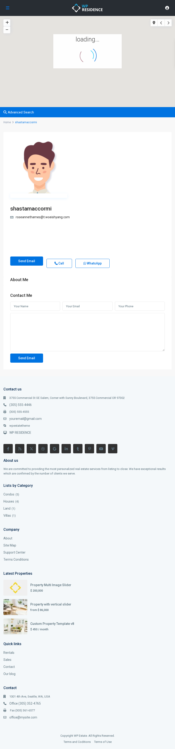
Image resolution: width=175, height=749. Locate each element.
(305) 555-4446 (20, 405)
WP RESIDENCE (20, 432)
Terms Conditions (16, 559)
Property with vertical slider (50, 604)
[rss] (19, 448)
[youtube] (101, 448)
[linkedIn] (66, 448)
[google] (54, 448)
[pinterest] (89, 448)
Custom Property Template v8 (52, 624)
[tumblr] (77, 448)
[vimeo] (112, 448)
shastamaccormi (30, 208)
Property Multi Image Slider (50, 585)
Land (6, 508)
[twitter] (31, 448)
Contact (9, 667)
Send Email (26, 261)
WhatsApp (94, 263)
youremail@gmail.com (25, 419)
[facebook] (8, 448)
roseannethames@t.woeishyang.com (43, 217)
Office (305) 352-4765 (25, 703)
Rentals (8, 652)
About (7, 538)
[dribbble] (43, 448)
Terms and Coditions (77, 742)
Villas (7, 515)
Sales (7, 660)
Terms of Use (103, 742)
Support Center (14, 552)
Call (61, 263)
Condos (8, 494)
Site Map (9, 545)
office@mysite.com (23, 717)
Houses (8, 501)
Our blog (9, 674)
